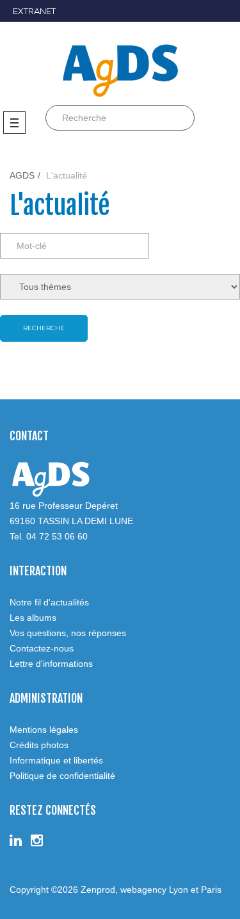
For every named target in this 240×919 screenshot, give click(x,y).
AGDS (22, 175)
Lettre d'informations (51, 664)
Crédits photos (39, 745)
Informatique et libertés (56, 760)
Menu (17, 122)
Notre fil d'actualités (49, 602)
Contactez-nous (42, 648)
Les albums (33, 617)
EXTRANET (34, 11)
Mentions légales (44, 729)
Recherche (44, 328)
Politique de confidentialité (62, 776)
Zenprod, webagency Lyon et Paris (151, 889)
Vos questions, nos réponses (68, 633)
